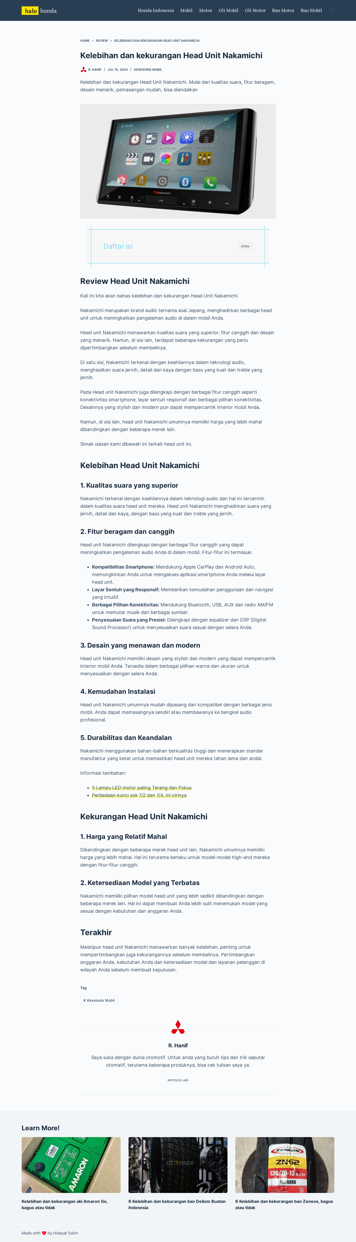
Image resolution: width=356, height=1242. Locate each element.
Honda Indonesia (156, 10)
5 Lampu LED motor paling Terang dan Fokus (142, 787)
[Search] (332, 11)
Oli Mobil (228, 10)
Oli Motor (255, 10)
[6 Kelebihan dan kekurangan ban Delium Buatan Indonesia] (178, 1165)
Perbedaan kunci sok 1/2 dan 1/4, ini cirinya (139, 795)
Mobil (186, 10)
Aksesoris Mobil (148, 69)
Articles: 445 (178, 1080)
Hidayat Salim (65, 1233)
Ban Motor (283, 10)
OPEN (245, 246)
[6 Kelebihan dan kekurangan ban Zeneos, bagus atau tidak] (284, 1165)
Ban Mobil (311, 10)
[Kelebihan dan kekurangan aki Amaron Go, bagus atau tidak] (71, 1165)
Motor (205, 10)
